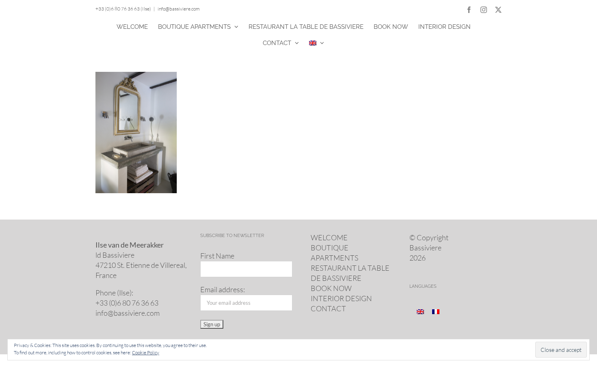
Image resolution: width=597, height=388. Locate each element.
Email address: (222, 289)
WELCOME (329, 237)
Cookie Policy (145, 352)
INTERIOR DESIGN (341, 298)
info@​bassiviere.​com (127, 312)
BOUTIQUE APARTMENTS (334, 252)
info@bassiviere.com (179, 9)
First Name (217, 255)
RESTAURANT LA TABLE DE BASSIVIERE (350, 272)
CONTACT (328, 308)
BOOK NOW (331, 288)
